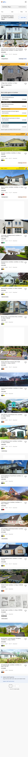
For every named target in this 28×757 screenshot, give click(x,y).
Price (2, 11)
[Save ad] (25, 49)
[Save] (26, 12)
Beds (12, 11)
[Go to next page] (17, 686)
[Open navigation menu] (26, 2)
